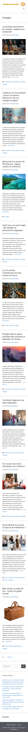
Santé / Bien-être (9, 578)
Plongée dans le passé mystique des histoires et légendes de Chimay (13, 337)
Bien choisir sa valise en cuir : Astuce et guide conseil (12, 591)
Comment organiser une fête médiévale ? (13, 402)
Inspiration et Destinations (12, 150)
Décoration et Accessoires (11, 453)
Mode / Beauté (8, 646)
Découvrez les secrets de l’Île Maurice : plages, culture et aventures (13, 164)
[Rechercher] (23, 666)
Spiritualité (17, 516)
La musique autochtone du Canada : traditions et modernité (13, 29)
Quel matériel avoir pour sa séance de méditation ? (14, 526)
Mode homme (18, 646)
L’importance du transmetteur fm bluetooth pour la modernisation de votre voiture (12, 695)
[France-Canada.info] (14, 4)
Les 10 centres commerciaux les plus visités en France (12, 273)
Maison (22, 453)
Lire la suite (15, 77)
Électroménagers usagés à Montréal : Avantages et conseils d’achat (12, 708)
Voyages (4, 84)
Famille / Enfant (8, 325)
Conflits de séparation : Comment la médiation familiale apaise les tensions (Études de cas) (13, 702)
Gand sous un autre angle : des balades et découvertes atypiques (13, 228)
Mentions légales (11, 725)
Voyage (23, 82)
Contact (19, 725)
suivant (9, 657)
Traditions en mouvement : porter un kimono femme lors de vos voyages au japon (14, 96)
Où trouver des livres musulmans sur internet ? (13, 465)
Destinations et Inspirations (12, 82)
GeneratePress (14, 730)
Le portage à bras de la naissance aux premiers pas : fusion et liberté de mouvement (12, 689)
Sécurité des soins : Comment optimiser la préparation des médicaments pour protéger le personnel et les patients (13, 682)
